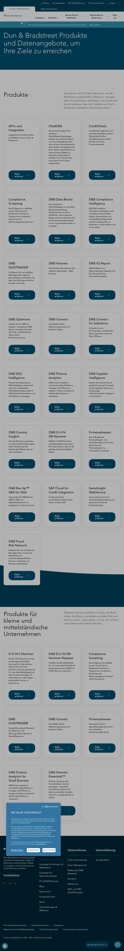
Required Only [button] (33, 850)
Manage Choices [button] (17, 850)
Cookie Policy (41, 844)
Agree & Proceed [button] (49, 850)
